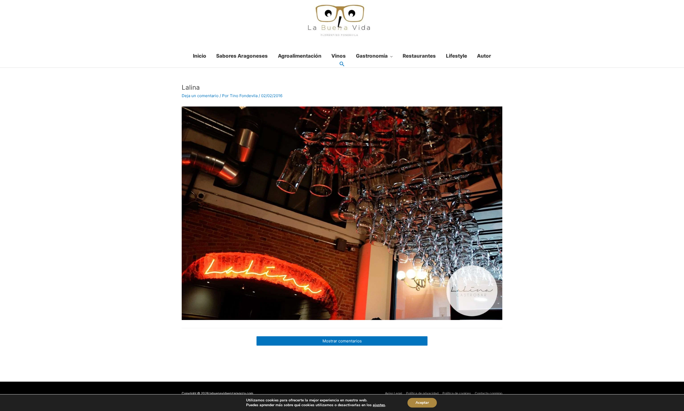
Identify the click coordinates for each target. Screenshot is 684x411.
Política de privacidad (422, 393)
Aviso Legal (393, 393)
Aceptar (422, 402)
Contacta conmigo (488, 393)
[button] (342, 64)
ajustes (379, 405)
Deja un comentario (200, 95)
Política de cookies (456, 393)
